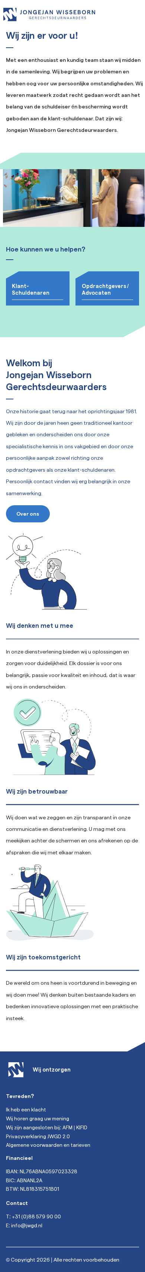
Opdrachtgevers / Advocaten (105, 288)
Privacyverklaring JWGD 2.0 (38, 1136)
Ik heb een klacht (26, 1109)
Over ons (27, 513)
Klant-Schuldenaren (30, 288)
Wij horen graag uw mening (37, 1118)
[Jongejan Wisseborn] (49, 14)
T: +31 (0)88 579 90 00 (33, 1216)
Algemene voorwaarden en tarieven (48, 1145)
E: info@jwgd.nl (24, 1225)
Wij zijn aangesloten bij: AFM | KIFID (46, 1127)
